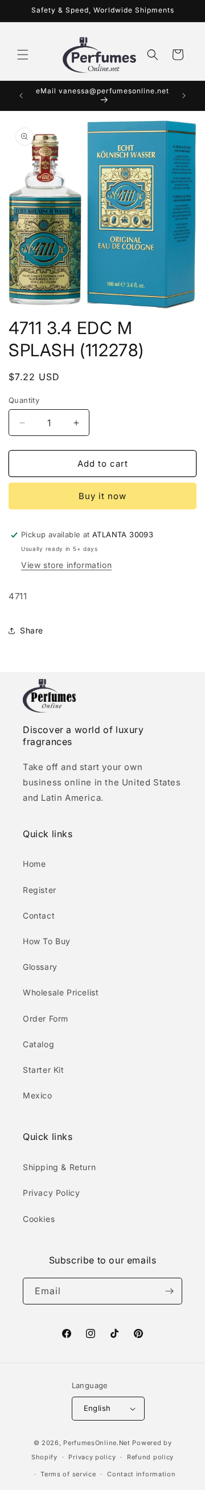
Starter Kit (43, 1070)
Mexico (37, 1095)
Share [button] (31, 630)
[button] (22, 54)
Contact (39, 915)
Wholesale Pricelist (61, 992)
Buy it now (102, 496)
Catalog (38, 1044)
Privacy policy (92, 1457)
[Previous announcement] (21, 95)
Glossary (40, 967)
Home (34, 864)
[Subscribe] (169, 1291)
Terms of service (68, 1474)
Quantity (24, 400)
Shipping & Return (59, 1167)
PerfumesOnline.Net (97, 1443)
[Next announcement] (183, 95)
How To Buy (47, 941)
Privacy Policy (51, 1192)
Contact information (141, 1474)
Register (39, 890)
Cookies (39, 1219)
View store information (66, 565)
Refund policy (150, 1457)
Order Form (45, 1018)
